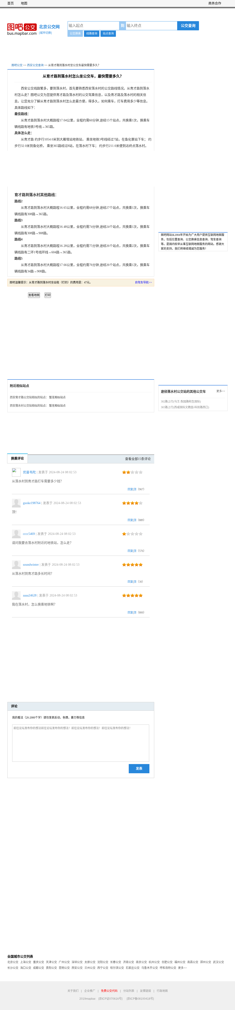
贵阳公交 (51, 968)
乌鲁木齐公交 (149, 968)
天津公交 (51, 962)
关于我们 (72, 991)
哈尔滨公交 (117, 968)
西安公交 (77, 968)
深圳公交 (77, 962)
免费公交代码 (109, 991)
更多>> (220, 391)
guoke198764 (31, 503)
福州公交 (179, 962)
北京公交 (12, 962)
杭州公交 (154, 962)
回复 (130, 489)
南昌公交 (192, 962)
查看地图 (33, 295)
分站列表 (128, 991)
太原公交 (89, 962)
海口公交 (25, 968)
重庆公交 (38, 962)
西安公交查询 (35, 65)
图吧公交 (16, 65)
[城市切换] (45, 32)
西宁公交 (102, 968)
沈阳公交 (102, 962)
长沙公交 (12, 968)
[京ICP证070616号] (110, 998)
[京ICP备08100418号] (140, 998)
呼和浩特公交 (168, 968)
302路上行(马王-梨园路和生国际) (181, 401)
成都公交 (38, 968)
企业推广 (89, 991)
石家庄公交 (133, 968)
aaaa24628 (29, 595)
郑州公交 (205, 962)
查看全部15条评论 (138, 459)
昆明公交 (64, 968)
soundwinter (31, 564)
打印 (47, 295)
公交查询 (188, 26)
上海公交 (25, 962)
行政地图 (162, 991)
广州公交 (64, 962)
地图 (24, 3)
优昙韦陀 (29, 472)
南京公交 (141, 962)
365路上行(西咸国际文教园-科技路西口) (185, 407)
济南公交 (128, 962)
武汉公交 (218, 962)
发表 (139, 768)
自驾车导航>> (143, 282)
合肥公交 (167, 962)
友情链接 (145, 991)
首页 (10, 3)
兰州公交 (89, 968)
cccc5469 (29, 534)
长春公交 (115, 962)
